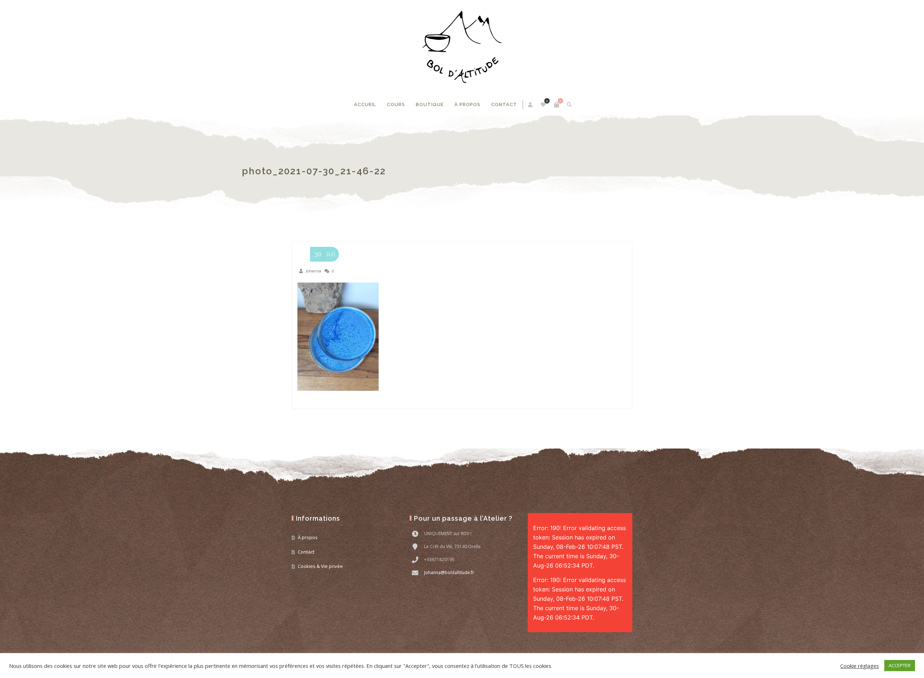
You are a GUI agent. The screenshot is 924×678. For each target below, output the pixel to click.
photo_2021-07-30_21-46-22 (364, 171)
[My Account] (530, 104)
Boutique (430, 104)
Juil (324, 254)
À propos (467, 104)
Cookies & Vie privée (320, 566)
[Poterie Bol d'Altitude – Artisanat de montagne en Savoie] (462, 47)
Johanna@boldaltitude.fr (449, 572)
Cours (396, 104)
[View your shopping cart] (556, 104)
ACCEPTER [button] (900, 665)
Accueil (365, 104)
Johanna (313, 271)
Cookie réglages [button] (859, 665)
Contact (504, 104)
